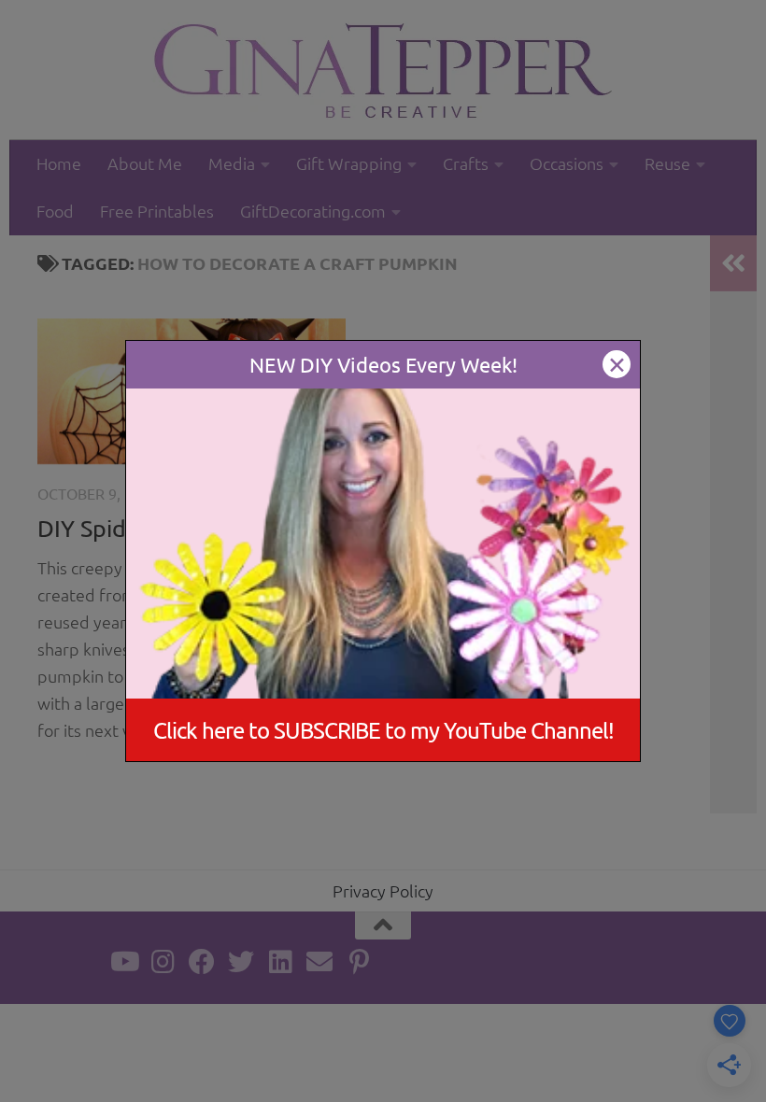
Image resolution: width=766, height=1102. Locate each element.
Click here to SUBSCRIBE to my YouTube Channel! (383, 729)
